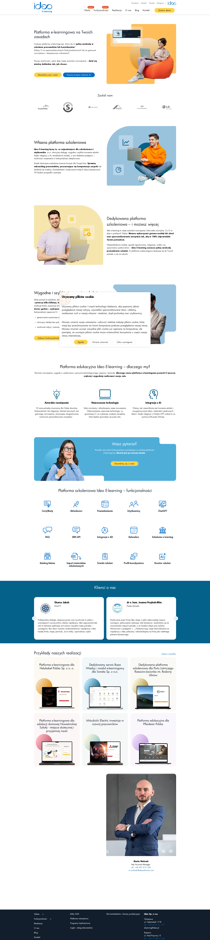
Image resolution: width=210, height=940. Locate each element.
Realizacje (117, 10)
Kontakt (146, 10)
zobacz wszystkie (169, 654)
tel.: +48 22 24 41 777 (154, 925)
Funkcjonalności (101, 9)
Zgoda (81, 342)
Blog (137, 10)
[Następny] (176, 618)
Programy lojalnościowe (80, 923)
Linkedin (144, 3)
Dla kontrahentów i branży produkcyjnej (123, 914)
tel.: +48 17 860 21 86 (154, 938)
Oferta (88, 9)
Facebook (135, 3)
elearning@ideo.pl (151, 927)
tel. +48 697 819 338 (141, 867)
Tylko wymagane (124, 342)
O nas (128, 10)
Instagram (160, 3)
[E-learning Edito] (43, 7)
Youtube (152, 3)
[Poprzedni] (34, 618)
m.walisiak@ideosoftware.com (141, 870)
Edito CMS (74, 914)
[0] (43, 107)
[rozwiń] (43, 914)
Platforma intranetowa (79, 918)
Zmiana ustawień (100, 342)
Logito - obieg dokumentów (81, 927)
